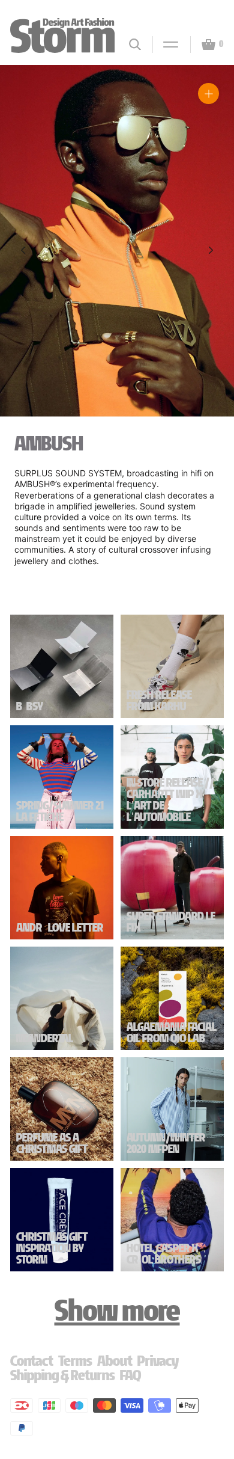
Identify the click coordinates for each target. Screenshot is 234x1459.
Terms (75, 1360)
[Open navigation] (165, 44)
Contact (31, 1360)
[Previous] (23, 250)
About (115, 1360)
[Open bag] (203, 44)
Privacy (158, 1360)
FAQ (130, 1375)
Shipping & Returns (62, 1375)
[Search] (135, 44)
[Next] (211, 250)
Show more (117, 1310)
